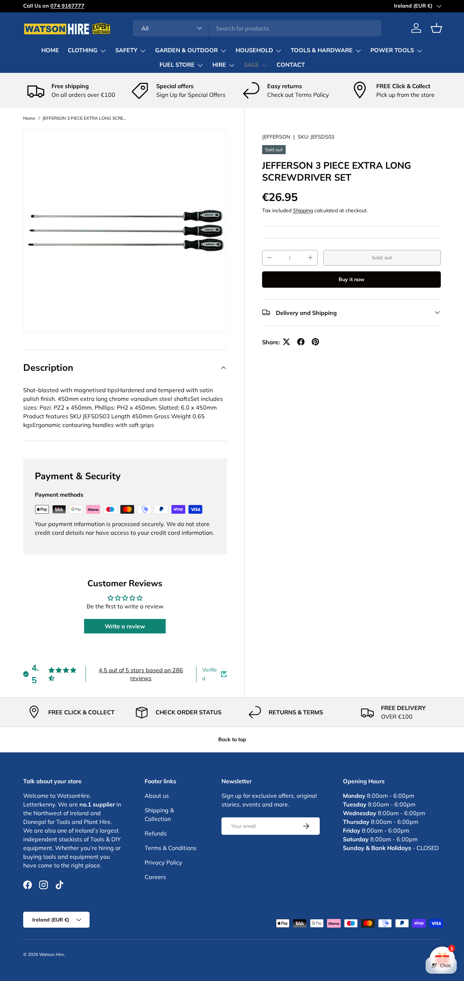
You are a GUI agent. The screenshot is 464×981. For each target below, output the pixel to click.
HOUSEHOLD (254, 50)
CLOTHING (83, 50)
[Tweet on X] (286, 341)
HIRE (219, 65)
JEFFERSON (276, 137)
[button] (436, 28)
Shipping (303, 210)
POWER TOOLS (392, 50)
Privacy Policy (163, 862)
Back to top (232, 739)
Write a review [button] (125, 626)
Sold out (382, 257)
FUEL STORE (177, 65)
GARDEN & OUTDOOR (186, 50)
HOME (50, 50)
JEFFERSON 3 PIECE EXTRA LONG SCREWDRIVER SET (85, 118)
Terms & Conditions (170, 847)
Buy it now (351, 279)
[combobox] (257, 28)
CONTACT (291, 65)
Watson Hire (51, 954)
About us (157, 795)
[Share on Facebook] (301, 341)
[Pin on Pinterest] (315, 341)
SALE (251, 65)
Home (29, 118)
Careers (155, 877)
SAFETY (126, 50)
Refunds (156, 833)
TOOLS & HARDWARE (322, 50)
